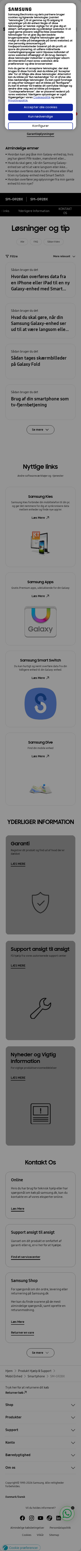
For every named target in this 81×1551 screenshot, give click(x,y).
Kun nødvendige (40, 116)
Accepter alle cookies (40, 107)
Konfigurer (40, 126)
